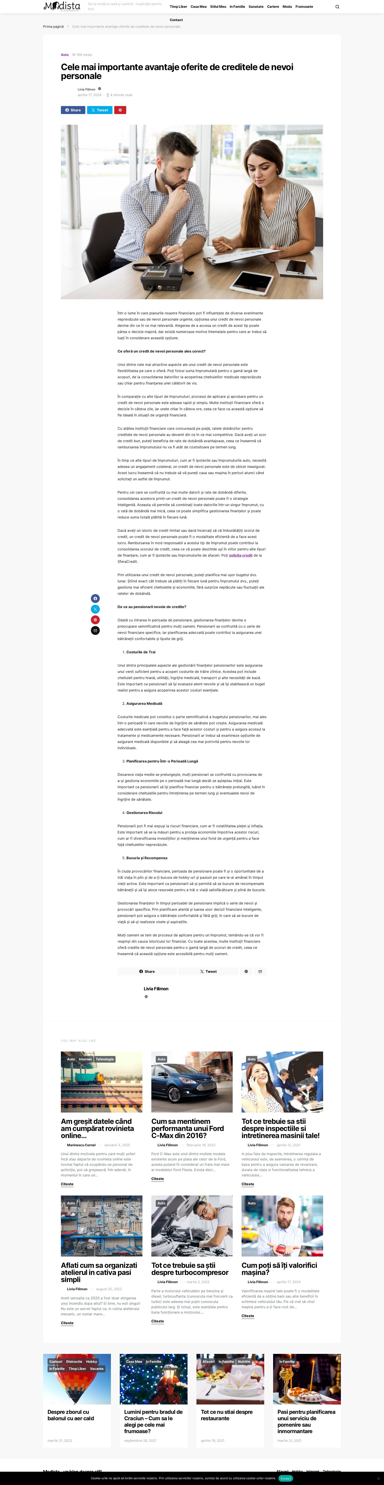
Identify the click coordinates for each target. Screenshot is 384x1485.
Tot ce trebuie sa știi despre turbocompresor (190, 1269)
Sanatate (256, 6)
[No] (378, 1478)
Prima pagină (53, 26)
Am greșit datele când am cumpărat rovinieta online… (97, 1128)
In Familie (237, 6)
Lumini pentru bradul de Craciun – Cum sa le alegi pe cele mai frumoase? (153, 1421)
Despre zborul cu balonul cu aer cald (71, 1415)
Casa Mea (199, 6)
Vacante (97, 1369)
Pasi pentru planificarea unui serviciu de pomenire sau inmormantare (306, 1421)
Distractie (74, 1361)
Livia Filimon (86, 89)
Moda (287, 6)
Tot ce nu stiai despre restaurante (226, 1415)
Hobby (91, 1361)
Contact (176, 20)
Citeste (67, 1184)
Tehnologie (105, 1059)
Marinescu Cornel (81, 1145)
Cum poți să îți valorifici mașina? (279, 1269)
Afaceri (209, 1361)
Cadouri (55, 1361)
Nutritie (244, 1361)
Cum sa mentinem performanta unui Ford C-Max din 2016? (187, 1128)
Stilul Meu (218, 6)
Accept (286, 1478)
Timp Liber (178, 6)
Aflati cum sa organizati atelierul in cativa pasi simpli (99, 1272)
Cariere (273, 6)
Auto (65, 55)
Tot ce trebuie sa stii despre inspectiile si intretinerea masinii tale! (280, 1128)
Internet (85, 1059)
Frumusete (304, 6)
